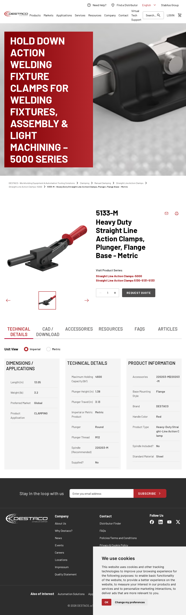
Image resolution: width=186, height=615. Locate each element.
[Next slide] (86, 300)
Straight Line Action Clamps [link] (129, 183)
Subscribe (147, 493)
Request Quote (139, 292)
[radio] (26, 349)
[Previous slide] (8, 300)
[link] (96, 5)
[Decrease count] (100, 292)
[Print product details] (176, 213)
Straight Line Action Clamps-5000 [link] (25, 186)
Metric (56, 349)
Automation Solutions (71, 594)
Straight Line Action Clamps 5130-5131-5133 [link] (125, 280)
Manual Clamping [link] (102, 183)
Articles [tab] (167, 328)
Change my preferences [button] (130, 602)
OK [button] (106, 602)
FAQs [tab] (140, 328)
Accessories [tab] (79, 328)
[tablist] (93, 329)
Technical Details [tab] (18, 331)
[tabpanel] (93, 406)
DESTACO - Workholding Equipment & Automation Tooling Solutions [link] (42, 183)
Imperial (35, 349)
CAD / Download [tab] (47, 331)
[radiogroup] (42, 350)
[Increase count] (114, 292)
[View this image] (47, 300)
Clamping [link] (84, 183)
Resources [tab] (111, 328)
